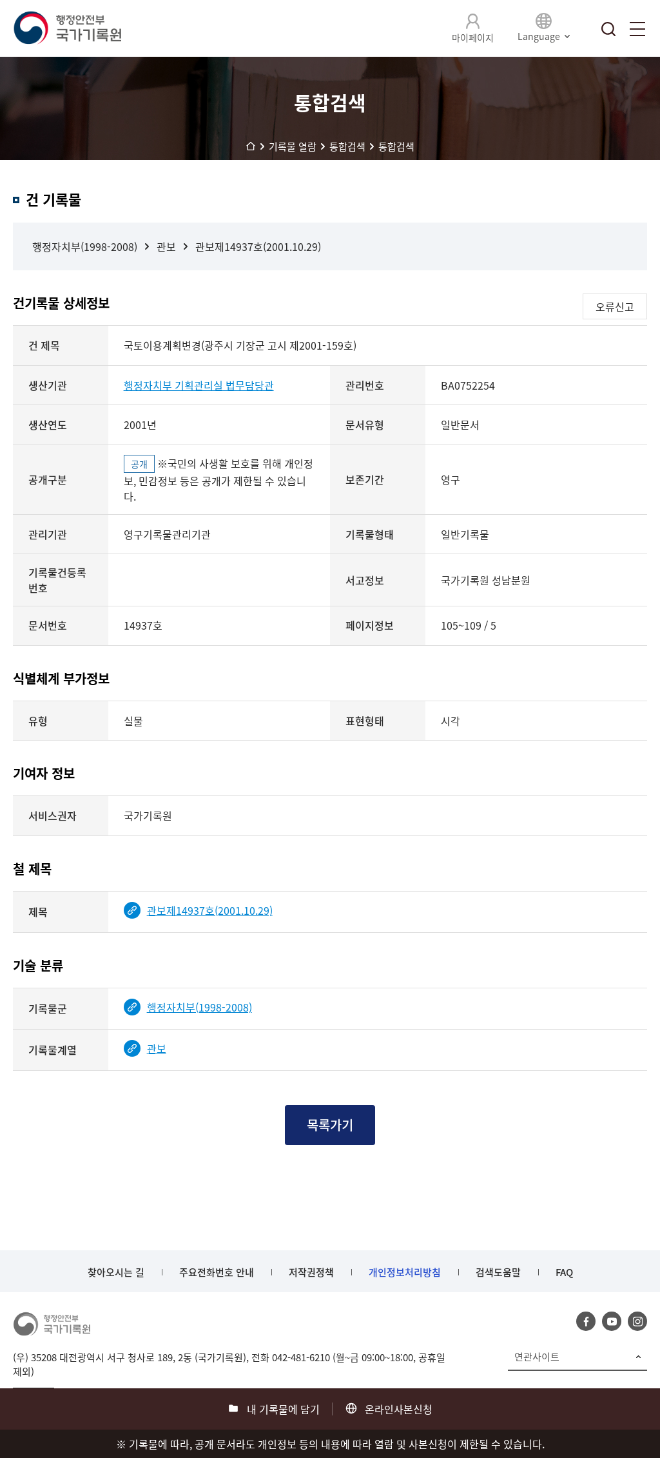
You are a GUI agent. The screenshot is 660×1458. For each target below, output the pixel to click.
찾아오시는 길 (116, 1272)
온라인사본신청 (398, 1409)
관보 (166, 246)
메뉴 (637, 29)
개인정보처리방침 (405, 1272)
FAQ (564, 1272)
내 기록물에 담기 (283, 1409)
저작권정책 (311, 1272)
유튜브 (611, 1321)
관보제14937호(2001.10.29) (258, 246)
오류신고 (615, 306)
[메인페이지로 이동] (67, 28)
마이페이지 (473, 37)
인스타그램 (637, 1321)
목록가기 (330, 1124)
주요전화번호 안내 (216, 1272)
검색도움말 (498, 1272)
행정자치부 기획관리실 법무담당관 (199, 385)
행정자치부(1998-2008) (84, 246)
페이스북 (586, 1321)
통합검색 (608, 29)
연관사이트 (536, 1357)
